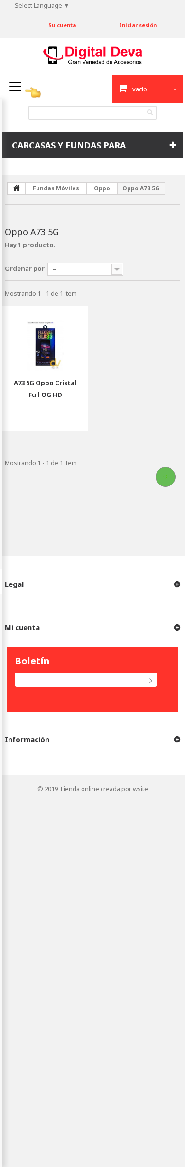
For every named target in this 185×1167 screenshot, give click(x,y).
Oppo (102, 188)
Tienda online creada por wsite (103, 788)
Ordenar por (25, 268)
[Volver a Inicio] (17, 188)
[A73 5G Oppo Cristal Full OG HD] (45, 338)
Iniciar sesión (138, 25)
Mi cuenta (22, 627)
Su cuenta (62, 25)
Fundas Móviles (56, 188)
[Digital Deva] (92, 55)
